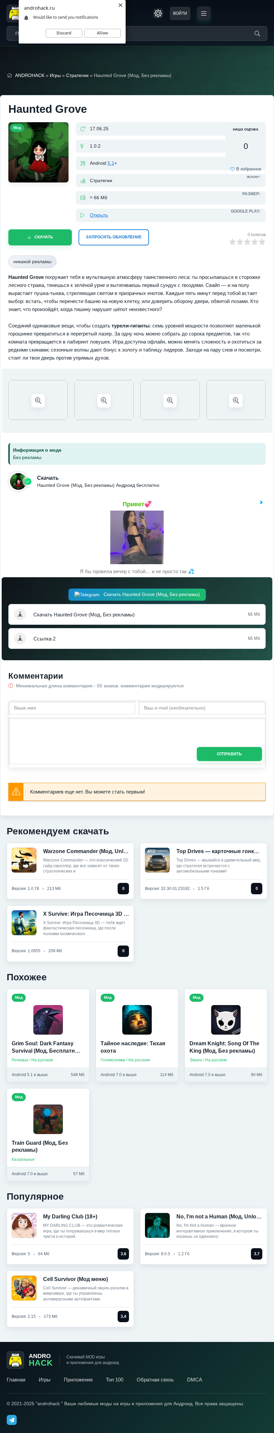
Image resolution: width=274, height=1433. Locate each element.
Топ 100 (114, 1379)
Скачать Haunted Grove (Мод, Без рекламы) (151, 594)
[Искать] (257, 33)
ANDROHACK (29, 75)
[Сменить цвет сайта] (158, 13)
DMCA (194, 1379)
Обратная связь (155, 1379)
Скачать (43, 237)
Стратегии (77, 75)
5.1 (111, 163)
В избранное (248, 168)
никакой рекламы (32, 261)
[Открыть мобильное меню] (204, 13)
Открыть (99, 215)
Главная (16, 1379)
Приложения (78, 1379)
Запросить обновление (114, 237)
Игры (55, 75)
